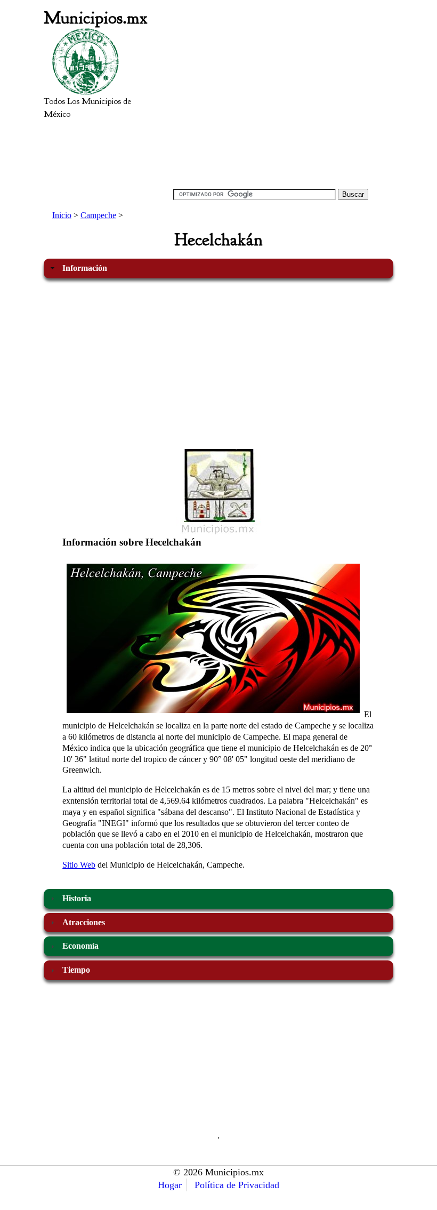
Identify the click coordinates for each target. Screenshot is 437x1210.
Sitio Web (78, 864)
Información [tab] (84, 268)
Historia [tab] (76, 898)
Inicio (61, 215)
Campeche (98, 215)
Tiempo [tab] (76, 969)
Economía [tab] (80, 945)
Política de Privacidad (237, 1185)
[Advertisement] (271, 104)
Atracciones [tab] (83, 922)
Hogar (170, 1185)
